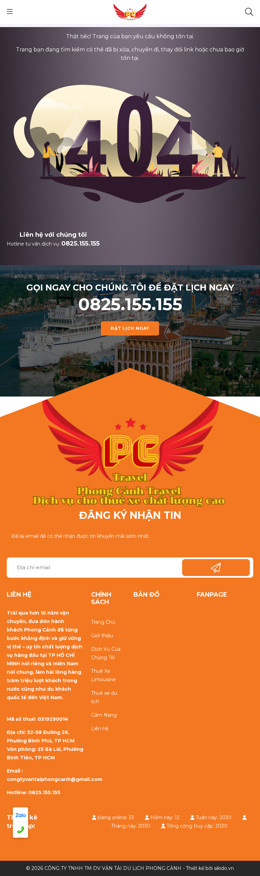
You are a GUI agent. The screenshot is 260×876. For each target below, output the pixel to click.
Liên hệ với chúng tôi (53, 234)
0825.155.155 (80, 243)
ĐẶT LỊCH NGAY (130, 328)
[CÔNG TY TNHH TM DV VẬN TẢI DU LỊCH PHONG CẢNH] (130, 11)
